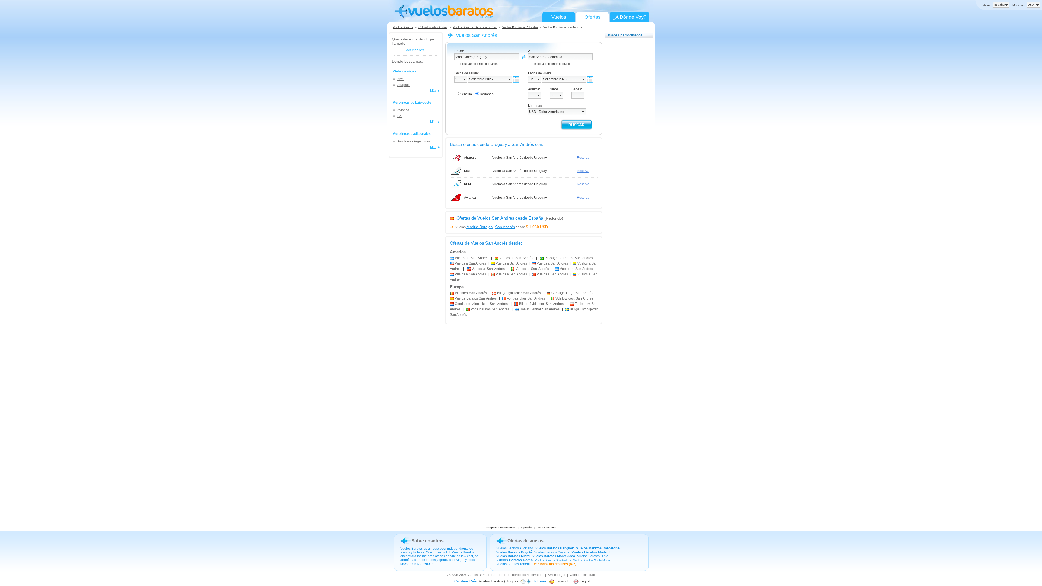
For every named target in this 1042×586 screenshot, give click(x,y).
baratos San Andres (490, 309)
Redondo (487, 94)
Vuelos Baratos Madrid (590, 552)
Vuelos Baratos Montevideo (553, 556)
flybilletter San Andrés (519, 293)
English (585, 581)
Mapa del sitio (547, 527)
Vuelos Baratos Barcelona (598, 548)
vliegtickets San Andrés (481, 304)
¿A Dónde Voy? (629, 17)
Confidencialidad (582, 575)
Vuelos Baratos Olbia (592, 556)
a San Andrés (471, 258)
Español (561, 581)
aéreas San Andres (569, 258)
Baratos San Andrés (476, 298)
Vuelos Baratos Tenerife (514, 564)
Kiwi (400, 79)
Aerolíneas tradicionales (412, 134)
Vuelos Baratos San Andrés (553, 560)
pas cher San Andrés (526, 298)
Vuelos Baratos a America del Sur (475, 27)
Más (433, 91)
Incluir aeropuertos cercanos (479, 63)
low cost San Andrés (574, 298)
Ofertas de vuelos (525, 541)
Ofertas (592, 17)
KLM (467, 184)
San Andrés (414, 50)
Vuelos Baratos (403, 27)
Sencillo (466, 94)
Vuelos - (485, 227)
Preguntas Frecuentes (500, 527)
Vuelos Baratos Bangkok (554, 548)
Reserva (583, 158)
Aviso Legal (556, 575)
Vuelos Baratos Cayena (551, 552)
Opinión (526, 527)
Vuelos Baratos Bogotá (514, 552)
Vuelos (558, 17)
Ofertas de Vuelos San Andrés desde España (499, 218)
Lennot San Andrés (540, 309)
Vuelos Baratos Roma (514, 560)
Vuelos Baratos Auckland (514, 548)
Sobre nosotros (427, 541)
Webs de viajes (404, 71)
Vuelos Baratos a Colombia (520, 27)
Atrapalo (403, 85)
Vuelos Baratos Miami (513, 556)
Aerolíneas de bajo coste (412, 102)
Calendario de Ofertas (432, 27)
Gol (399, 116)
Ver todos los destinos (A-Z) (555, 564)
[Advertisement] (626, 123)
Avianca (403, 110)
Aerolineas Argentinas (413, 141)
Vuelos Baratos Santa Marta (591, 560)
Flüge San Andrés (572, 293)
